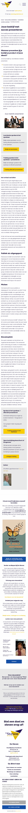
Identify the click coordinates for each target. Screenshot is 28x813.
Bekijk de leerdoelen (11, 149)
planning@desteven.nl (17, 14)
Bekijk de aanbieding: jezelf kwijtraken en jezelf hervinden (14, 559)
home (2, 19)
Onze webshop (14, 774)
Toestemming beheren (14, 802)
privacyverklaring (8, 694)
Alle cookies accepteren (14, 807)
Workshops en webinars (14, 771)
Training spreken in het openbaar (14, 431)
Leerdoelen (14, 776)
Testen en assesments (14, 769)
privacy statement (18, 811)
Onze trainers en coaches (14, 767)
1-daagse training (11, 456)
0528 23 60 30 (18, 10)
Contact (14, 661)
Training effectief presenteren (14, 169)
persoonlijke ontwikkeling (11, 19)
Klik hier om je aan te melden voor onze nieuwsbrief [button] (14, 685)
